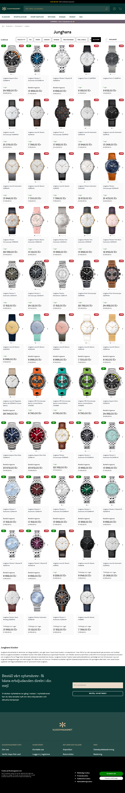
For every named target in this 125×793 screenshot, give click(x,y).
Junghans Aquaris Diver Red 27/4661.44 (37, 456)
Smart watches (37, 17)
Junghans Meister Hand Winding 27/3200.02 (10, 618)
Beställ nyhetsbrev (98, 693)
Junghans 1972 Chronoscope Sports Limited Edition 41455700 (36, 403)
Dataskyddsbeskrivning (104, 749)
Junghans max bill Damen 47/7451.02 (86, 348)
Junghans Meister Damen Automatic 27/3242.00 (36, 241)
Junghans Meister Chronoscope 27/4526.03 (110, 187)
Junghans (26, 26)
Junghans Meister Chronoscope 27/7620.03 (60, 456)
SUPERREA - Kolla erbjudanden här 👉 (62, 21)
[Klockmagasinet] (11, 9)
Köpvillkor (67, 749)
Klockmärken (18, 26)
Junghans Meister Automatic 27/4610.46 (37, 618)
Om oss (5, 749)
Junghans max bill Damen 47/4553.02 (11, 348)
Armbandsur (9, 26)
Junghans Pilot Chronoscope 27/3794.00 (112, 294)
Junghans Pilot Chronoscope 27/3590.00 (87, 294)
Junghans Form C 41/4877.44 (112, 78)
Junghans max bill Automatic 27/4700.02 (112, 564)
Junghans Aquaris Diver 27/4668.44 (10, 79)
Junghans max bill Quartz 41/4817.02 (61, 187)
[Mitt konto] (114, 8)
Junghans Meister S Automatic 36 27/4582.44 (36, 79)
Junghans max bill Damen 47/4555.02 (61, 348)
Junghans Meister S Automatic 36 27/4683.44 (61, 510)
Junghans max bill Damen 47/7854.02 (36, 187)
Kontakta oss (38, 749)
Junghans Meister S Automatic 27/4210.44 (10, 294)
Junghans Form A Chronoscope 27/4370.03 (60, 133)
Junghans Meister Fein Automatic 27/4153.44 (60, 241)
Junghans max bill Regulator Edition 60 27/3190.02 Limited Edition (12, 403)
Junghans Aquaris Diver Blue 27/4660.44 (12, 456)
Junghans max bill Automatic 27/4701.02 (112, 133)
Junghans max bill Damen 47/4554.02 (36, 348)
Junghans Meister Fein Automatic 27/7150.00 (85, 241)
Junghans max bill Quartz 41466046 (86, 564)
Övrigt (72, 17)
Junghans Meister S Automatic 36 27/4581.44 (110, 456)
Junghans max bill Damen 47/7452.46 (111, 348)
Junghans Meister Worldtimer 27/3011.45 (60, 294)
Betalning (98, 754)
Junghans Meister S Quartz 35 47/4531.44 (12, 564)
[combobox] (67, 9)
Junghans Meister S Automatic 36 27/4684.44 (86, 510)
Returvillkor (68, 754)
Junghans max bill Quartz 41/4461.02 (36, 133)
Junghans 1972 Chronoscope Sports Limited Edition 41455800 (61, 403)
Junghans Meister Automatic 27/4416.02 (87, 187)
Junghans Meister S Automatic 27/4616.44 (35, 510)
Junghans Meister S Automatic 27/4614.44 (10, 510)
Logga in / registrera (41, 754)
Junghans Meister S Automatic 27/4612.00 (60, 618)
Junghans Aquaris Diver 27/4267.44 (110, 402)
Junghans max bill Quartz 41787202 (61, 564)
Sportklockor (20, 17)
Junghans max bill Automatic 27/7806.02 (12, 187)
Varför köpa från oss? (11, 754)
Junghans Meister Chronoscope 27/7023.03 (10, 241)
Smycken (51, 17)
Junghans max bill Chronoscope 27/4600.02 (10, 133)
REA (81, 17)
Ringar (62, 17)
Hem (3, 26)
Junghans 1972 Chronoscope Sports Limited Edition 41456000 (86, 403)
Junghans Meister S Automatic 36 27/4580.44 (86, 456)
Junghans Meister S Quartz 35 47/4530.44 (112, 510)
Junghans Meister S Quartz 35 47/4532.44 (37, 564)
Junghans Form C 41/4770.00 (87, 78)
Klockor (6, 17)
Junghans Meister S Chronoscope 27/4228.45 (35, 294)
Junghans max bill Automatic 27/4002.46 (87, 133)
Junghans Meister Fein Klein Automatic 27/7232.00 (112, 241)
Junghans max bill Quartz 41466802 (86, 618)
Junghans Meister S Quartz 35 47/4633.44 (62, 79)
